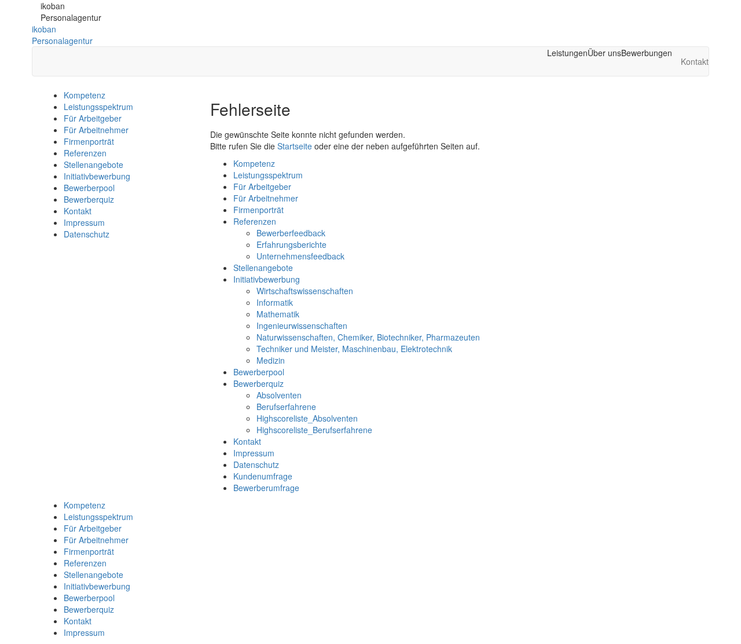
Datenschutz (86, 234)
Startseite (294, 146)
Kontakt (77, 211)
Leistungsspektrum (98, 106)
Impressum (84, 222)
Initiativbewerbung (97, 176)
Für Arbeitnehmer (96, 130)
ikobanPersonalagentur (62, 34)
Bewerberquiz (89, 199)
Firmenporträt (89, 141)
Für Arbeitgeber (93, 118)
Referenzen (85, 153)
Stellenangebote (93, 164)
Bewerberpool (89, 187)
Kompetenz (84, 95)
